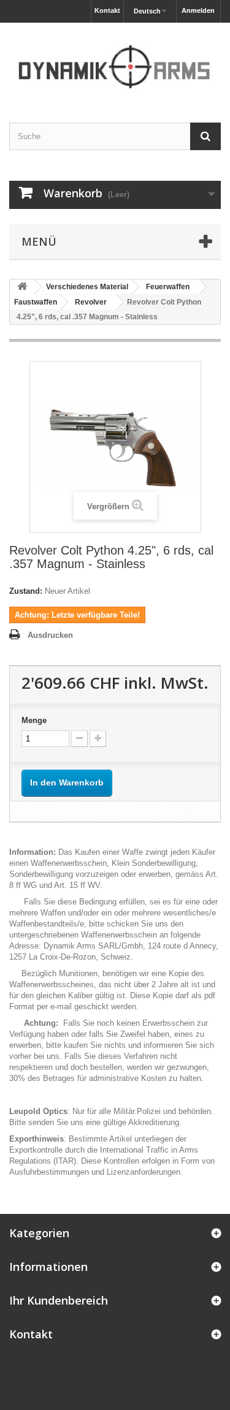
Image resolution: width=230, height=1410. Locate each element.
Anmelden (198, 10)
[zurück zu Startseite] (22, 287)
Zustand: (25, 591)
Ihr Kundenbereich (58, 1300)
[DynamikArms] (115, 62)
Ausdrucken (50, 635)
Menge (34, 720)
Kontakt (107, 10)
